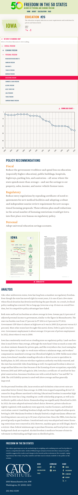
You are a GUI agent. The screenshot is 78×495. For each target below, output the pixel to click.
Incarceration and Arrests (12, 59)
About (34, 11)
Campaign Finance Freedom (12, 101)
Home (28, 11)
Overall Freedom (9, 46)
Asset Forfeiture (9, 89)
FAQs (49, 11)
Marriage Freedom (10, 74)
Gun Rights (8, 66)
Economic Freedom (11, 50)
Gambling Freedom (10, 62)
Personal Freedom (11, 55)
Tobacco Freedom (9, 70)
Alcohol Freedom (9, 85)
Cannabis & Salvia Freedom (12, 81)
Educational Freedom (10, 78)
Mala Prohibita (9, 93)
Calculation (42, 11)
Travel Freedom (9, 97)
